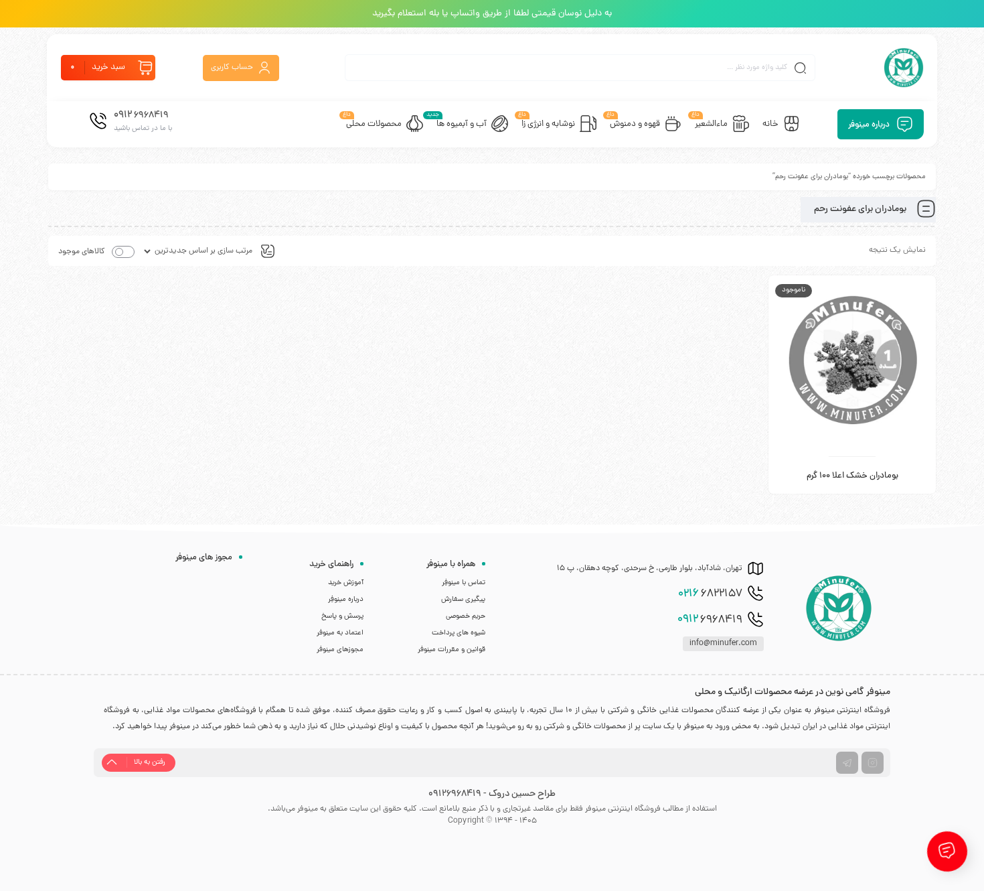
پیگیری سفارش (463, 599)
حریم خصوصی (465, 616)
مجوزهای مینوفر (340, 649)
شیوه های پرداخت (458, 633)
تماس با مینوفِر (463, 582)
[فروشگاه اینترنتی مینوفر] (904, 68)
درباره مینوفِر (345, 599)
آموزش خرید (345, 582)
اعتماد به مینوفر (340, 633)
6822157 (710, 594)
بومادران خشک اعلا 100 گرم (852, 476)
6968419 (709, 619)
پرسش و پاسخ (342, 616)
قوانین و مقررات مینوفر (451, 649)
